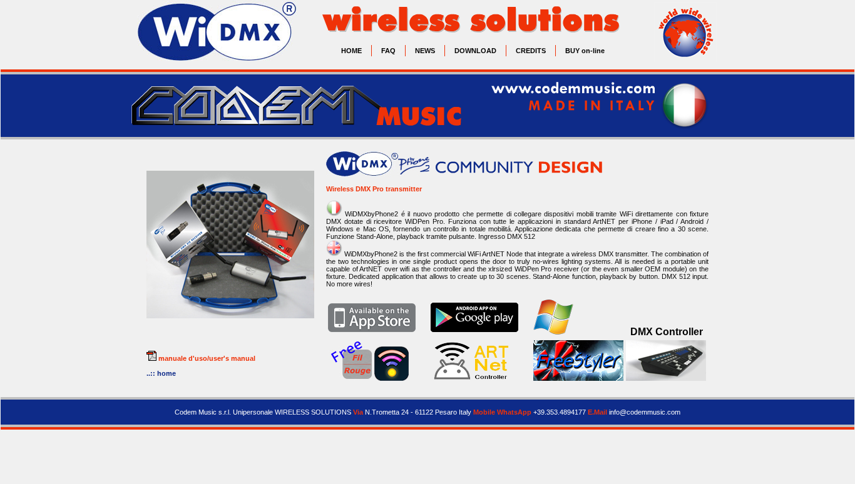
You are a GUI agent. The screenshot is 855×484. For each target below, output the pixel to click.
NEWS (425, 50)
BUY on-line (585, 50)
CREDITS (531, 50)
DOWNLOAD (475, 50)
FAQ (388, 50)
